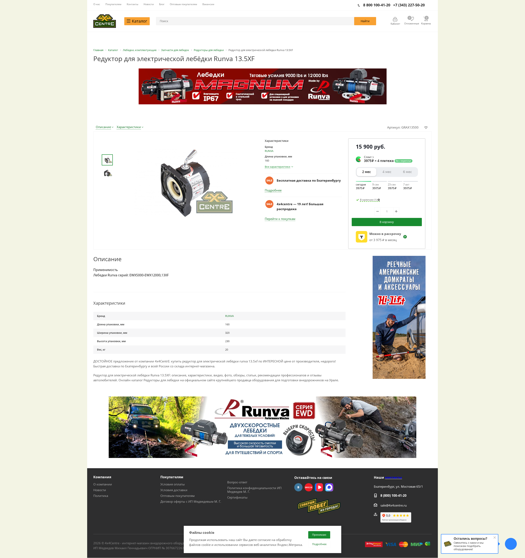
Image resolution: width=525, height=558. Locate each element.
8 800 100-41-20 (376, 4)
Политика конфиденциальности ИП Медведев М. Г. (254, 490)
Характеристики (129, 127)
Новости (99, 490)
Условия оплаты (172, 484)
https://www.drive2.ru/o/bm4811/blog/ (309, 487)
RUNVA (269, 151)
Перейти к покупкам (280, 219)
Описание (103, 127)
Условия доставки (173, 490)
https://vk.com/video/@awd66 (319, 487)
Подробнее (273, 190)
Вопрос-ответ (237, 482)
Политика (100, 496)
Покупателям (171, 477)
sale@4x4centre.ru (393, 505)
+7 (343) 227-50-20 (409, 4)
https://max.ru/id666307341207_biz (329, 487)
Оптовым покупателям (177, 496)
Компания (102, 477)
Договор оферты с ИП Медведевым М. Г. (190, 501)
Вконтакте (298, 487)
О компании (102, 484)
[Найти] (365, 21)
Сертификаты (237, 497)
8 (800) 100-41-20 (393, 495)
